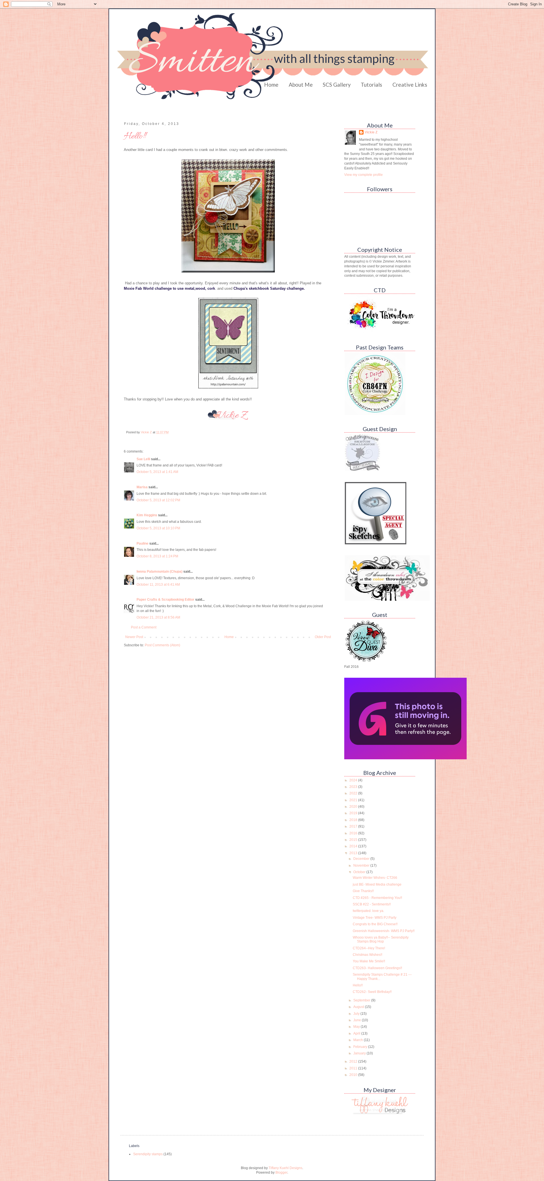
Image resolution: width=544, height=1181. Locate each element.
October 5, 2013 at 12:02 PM (158, 500)
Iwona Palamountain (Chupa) (159, 572)
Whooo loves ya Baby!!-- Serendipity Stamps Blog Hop (381, 939)
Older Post (323, 637)
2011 (353, 1068)
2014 (353, 846)
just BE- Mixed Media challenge (377, 884)
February (360, 1047)
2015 (353, 840)
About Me (301, 84)
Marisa (142, 487)
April (357, 1033)
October (359, 872)
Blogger (281, 1172)
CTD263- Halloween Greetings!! (377, 968)
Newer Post (134, 637)
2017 (353, 826)
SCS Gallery (337, 84)
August (359, 1007)
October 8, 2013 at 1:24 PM (157, 556)
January (360, 1053)
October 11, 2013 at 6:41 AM (158, 585)
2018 (353, 820)
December (361, 859)
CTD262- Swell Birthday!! (372, 992)
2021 (353, 800)
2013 (353, 853)
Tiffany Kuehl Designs (285, 1168)
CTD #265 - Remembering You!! (377, 898)
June (357, 1020)
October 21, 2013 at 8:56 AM (158, 617)
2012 (353, 1061)
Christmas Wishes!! (367, 955)
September (362, 1000)
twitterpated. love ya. (368, 911)
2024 (353, 780)
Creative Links (409, 84)
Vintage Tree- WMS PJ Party (374, 918)
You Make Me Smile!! (369, 961)
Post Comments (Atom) (162, 645)
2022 (353, 793)
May (357, 1027)
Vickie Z (371, 132)
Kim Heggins (147, 515)
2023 (353, 787)
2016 (353, 833)
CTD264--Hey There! (369, 948)
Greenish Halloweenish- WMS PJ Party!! (384, 931)
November (361, 865)
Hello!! (358, 985)
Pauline (142, 543)
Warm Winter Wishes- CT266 (375, 878)
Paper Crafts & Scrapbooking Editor (165, 600)
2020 (353, 807)
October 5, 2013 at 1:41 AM (157, 472)
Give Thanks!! (363, 891)
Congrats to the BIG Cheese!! (375, 924)
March (358, 1040)
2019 (353, 813)
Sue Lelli (144, 459)
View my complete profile (363, 175)
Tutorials (371, 84)
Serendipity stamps (148, 1154)
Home (271, 84)
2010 (353, 1075)
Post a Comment (143, 627)
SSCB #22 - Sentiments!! (372, 904)
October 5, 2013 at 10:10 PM (158, 528)
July (356, 1014)
